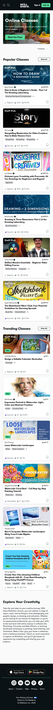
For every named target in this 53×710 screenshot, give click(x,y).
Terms (42, 689)
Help (27, 689)
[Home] (24, 5)
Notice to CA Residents (26, 700)
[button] (4, 5)
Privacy (34, 689)
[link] (26, 85)
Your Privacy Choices (24, 697)
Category (41, 49)
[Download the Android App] (36, 671)
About (11, 689)
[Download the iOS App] (16, 671)
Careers (19, 689)
